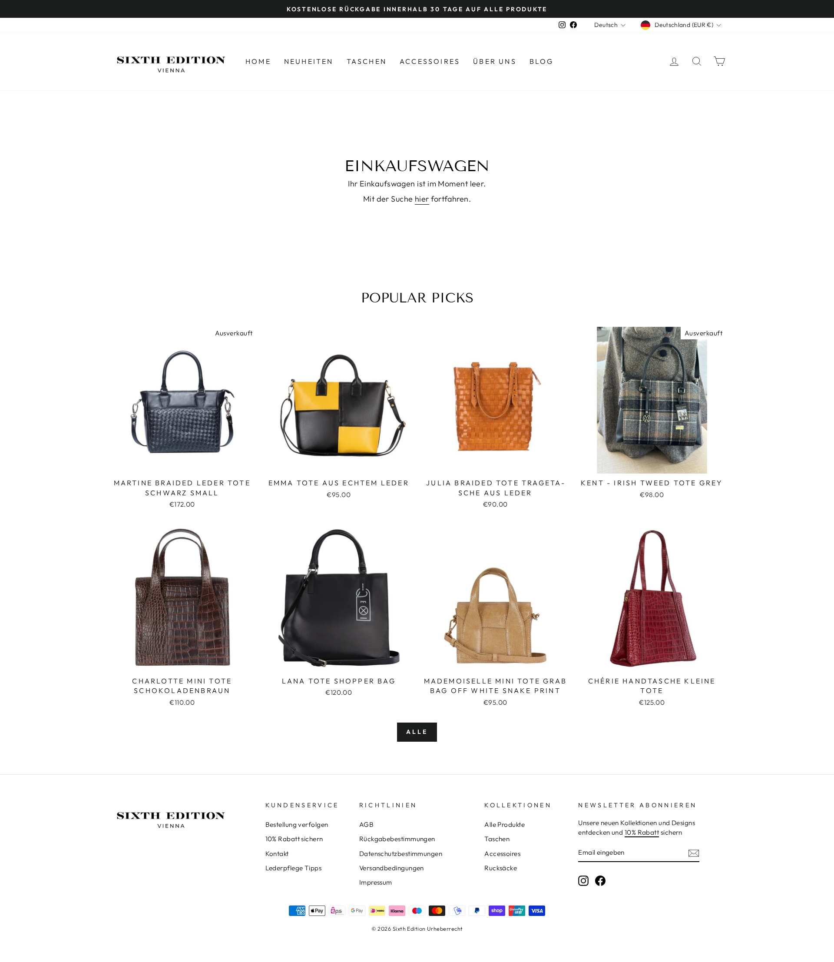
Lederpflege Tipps (293, 868)
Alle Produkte (504, 824)
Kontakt (277, 853)
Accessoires (430, 61)
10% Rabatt (642, 832)
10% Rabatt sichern (294, 839)
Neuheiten (309, 61)
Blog (542, 61)
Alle (417, 732)
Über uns (494, 61)
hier (422, 199)
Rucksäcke (500, 868)
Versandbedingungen (391, 868)
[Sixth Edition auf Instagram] (583, 880)
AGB (366, 824)
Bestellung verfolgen (296, 824)
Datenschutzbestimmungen (400, 853)
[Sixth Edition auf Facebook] (600, 880)
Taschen (367, 61)
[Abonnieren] (693, 853)
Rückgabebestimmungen (397, 839)
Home (258, 61)
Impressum (375, 882)
